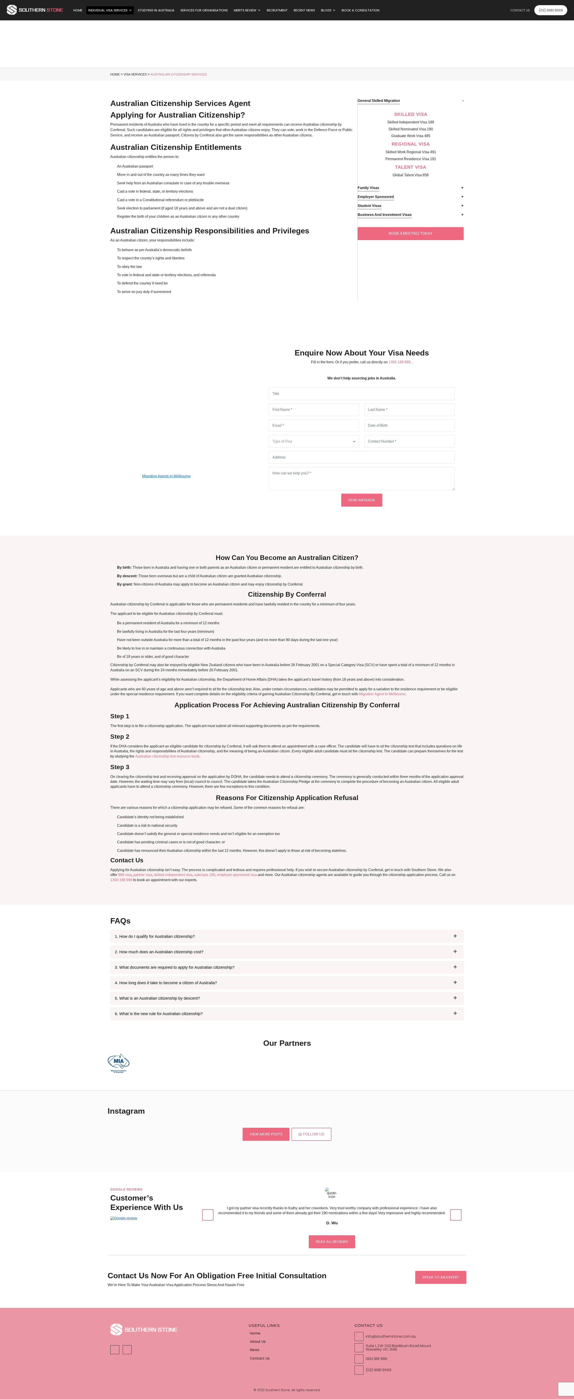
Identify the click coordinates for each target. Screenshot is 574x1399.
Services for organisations (204, 10)
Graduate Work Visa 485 (410, 136)
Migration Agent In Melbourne (382, 694)
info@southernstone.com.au (391, 1336)
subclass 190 (204, 875)
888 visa (125, 875)
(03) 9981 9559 (378, 1370)
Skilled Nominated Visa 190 (411, 129)
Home (77, 10)
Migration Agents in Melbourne (166, 476)
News (254, 1349)
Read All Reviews (332, 1241)
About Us (258, 1341)
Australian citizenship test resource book (167, 756)
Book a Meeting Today (411, 233)
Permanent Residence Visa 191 (410, 159)
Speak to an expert (440, 1277)
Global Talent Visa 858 (411, 175)
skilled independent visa (173, 875)
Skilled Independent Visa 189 (410, 122)
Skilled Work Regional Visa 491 (410, 152)
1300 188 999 (140, 508)
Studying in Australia (156, 10)
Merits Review (245, 10)
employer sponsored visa (237, 875)
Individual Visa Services (108, 10)
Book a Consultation (361, 10)
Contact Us (520, 10)
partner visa (142, 875)
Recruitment (277, 10)
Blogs (326, 10)
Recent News (304, 10)
